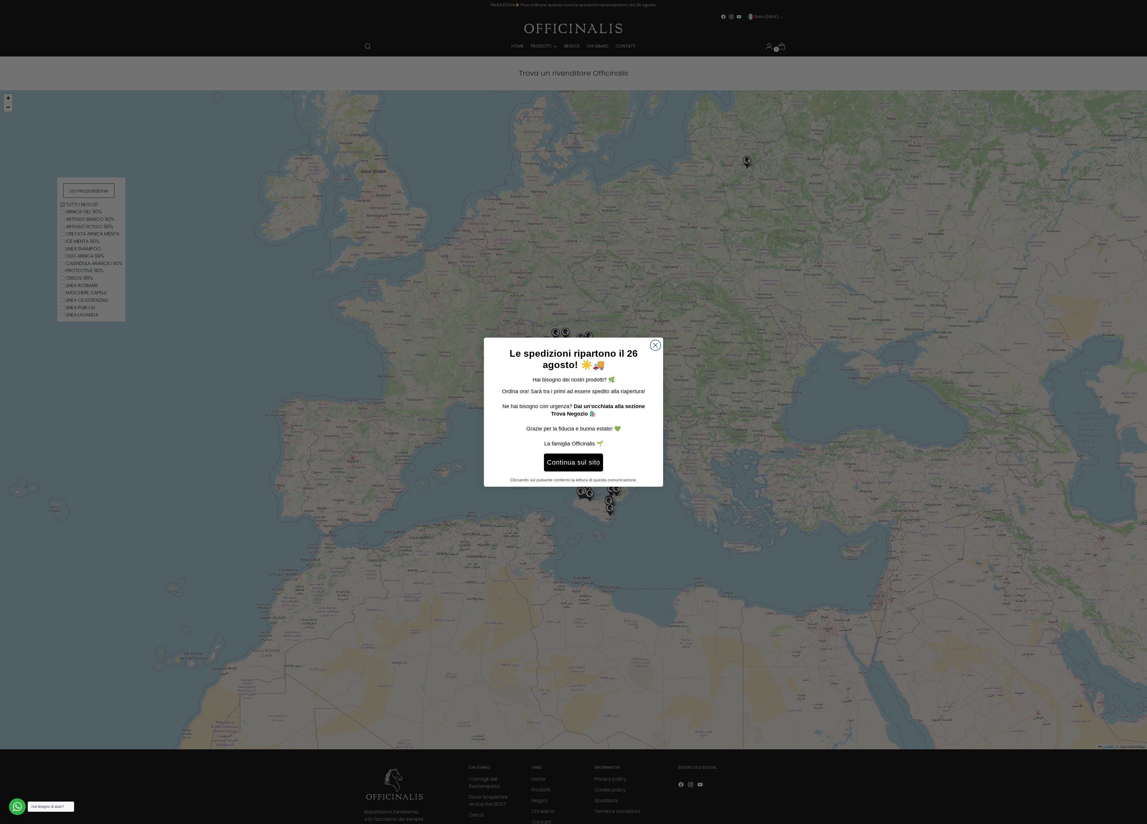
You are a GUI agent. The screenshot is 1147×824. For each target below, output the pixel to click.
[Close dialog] (655, 345)
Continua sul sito (573, 462)
